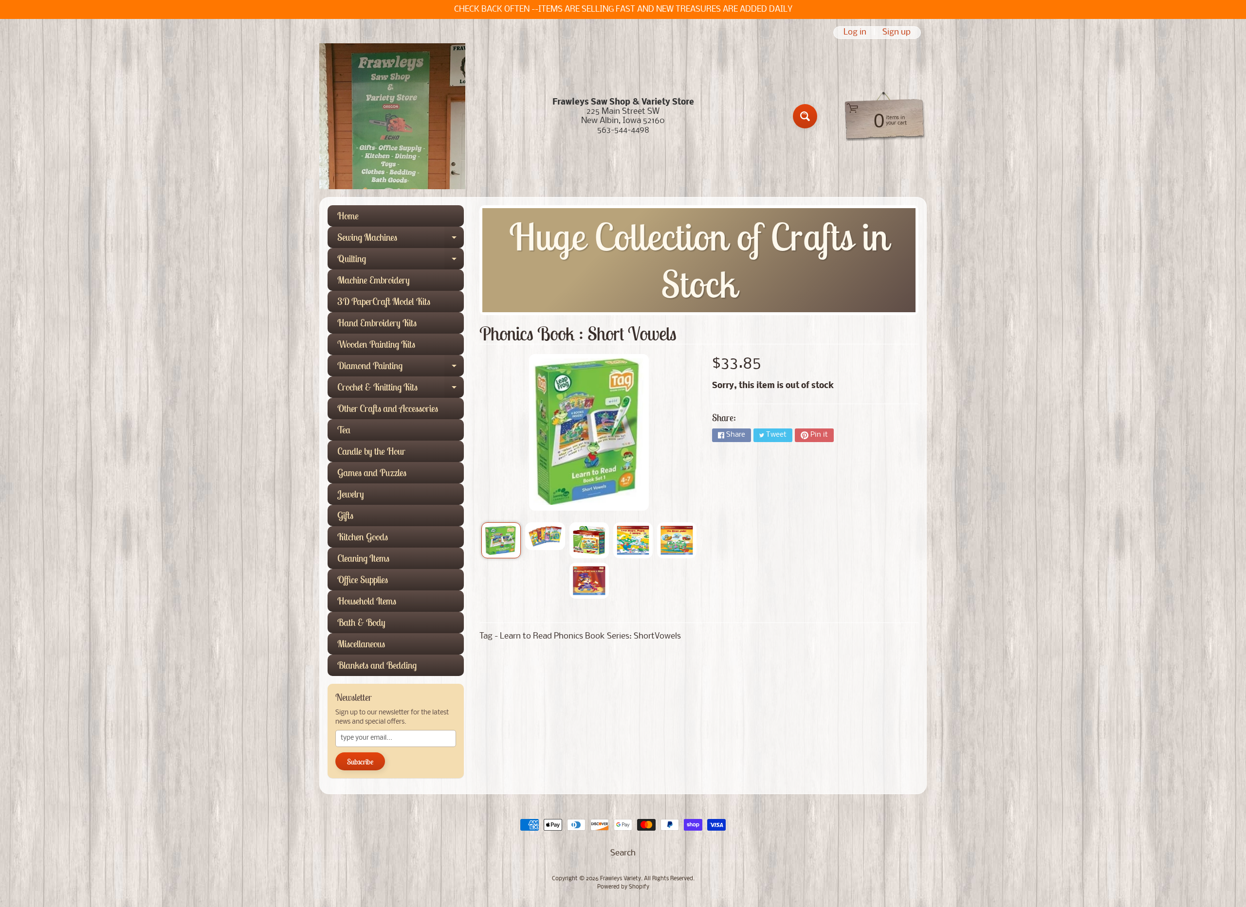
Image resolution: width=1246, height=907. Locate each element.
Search (623, 853)
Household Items (366, 601)
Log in (854, 32)
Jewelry (350, 494)
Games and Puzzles (371, 472)
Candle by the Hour (371, 451)
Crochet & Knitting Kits (400, 389)
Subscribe (360, 761)
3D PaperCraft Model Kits (383, 301)
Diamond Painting (400, 367)
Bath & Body (361, 622)
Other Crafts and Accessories (387, 408)
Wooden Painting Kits (376, 344)
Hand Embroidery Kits (377, 323)
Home (348, 216)
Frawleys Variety (620, 879)
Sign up (896, 32)
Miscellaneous (361, 644)
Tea (343, 430)
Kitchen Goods (362, 537)
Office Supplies (362, 579)
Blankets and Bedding (377, 665)
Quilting (400, 260)
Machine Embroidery (373, 280)
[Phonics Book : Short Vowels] (501, 540)
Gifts (345, 515)
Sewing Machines (400, 239)
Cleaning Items (363, 558)
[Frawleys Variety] (392, 116)
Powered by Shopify (623, 887)
